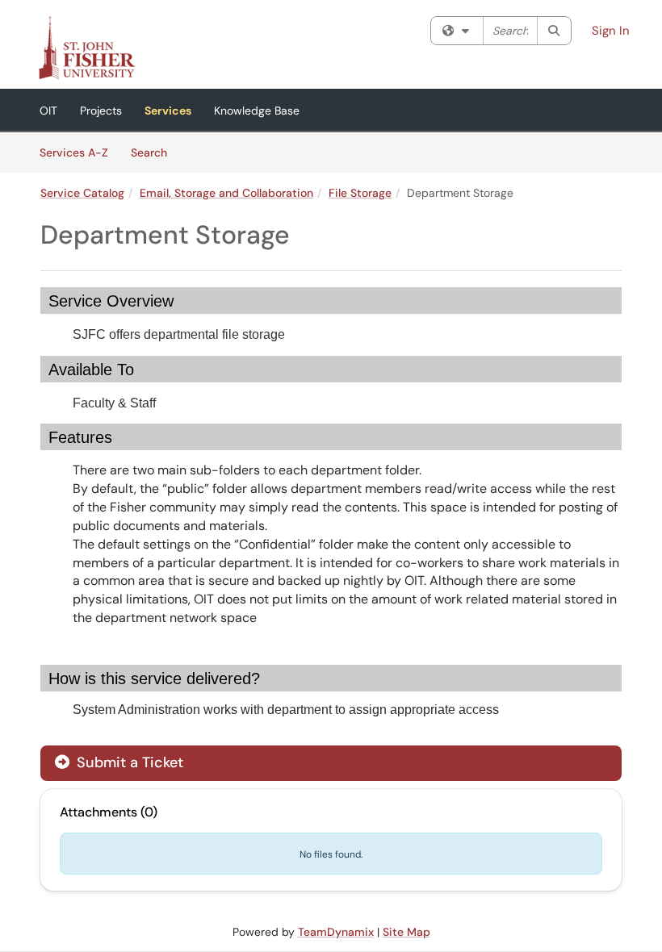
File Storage (360, 193)
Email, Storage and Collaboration (226, 193)
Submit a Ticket (128, 762)
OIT (48, 110)
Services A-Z (74, 152)
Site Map (406, 932)
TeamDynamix (336, 932)
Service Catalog (82, 193)
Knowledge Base (257, 110)
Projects (101, 110)
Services (168, 110)
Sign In (611, 31)
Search (154, 152)
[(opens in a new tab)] (86, 48)
